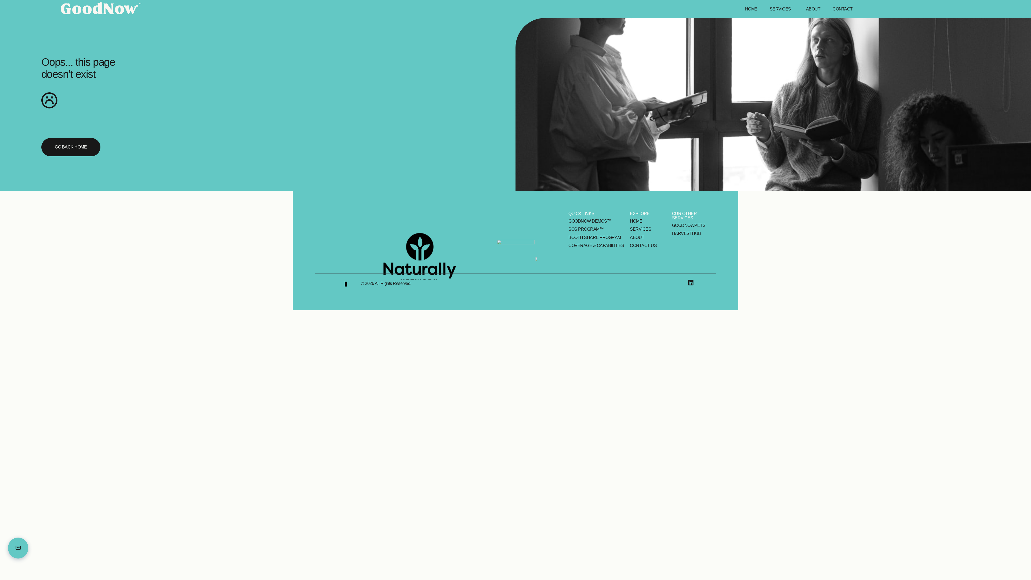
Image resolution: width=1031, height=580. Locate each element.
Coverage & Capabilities (596, 245)
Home (751, 9)
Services (780, 9)
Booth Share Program (594, 237)
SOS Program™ (586, 229)
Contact (843, 9)
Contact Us (643, 245)
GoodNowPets (689, 225)
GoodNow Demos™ (589, 221)
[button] (782, 9)
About (813, 9)
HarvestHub (686, 233)
